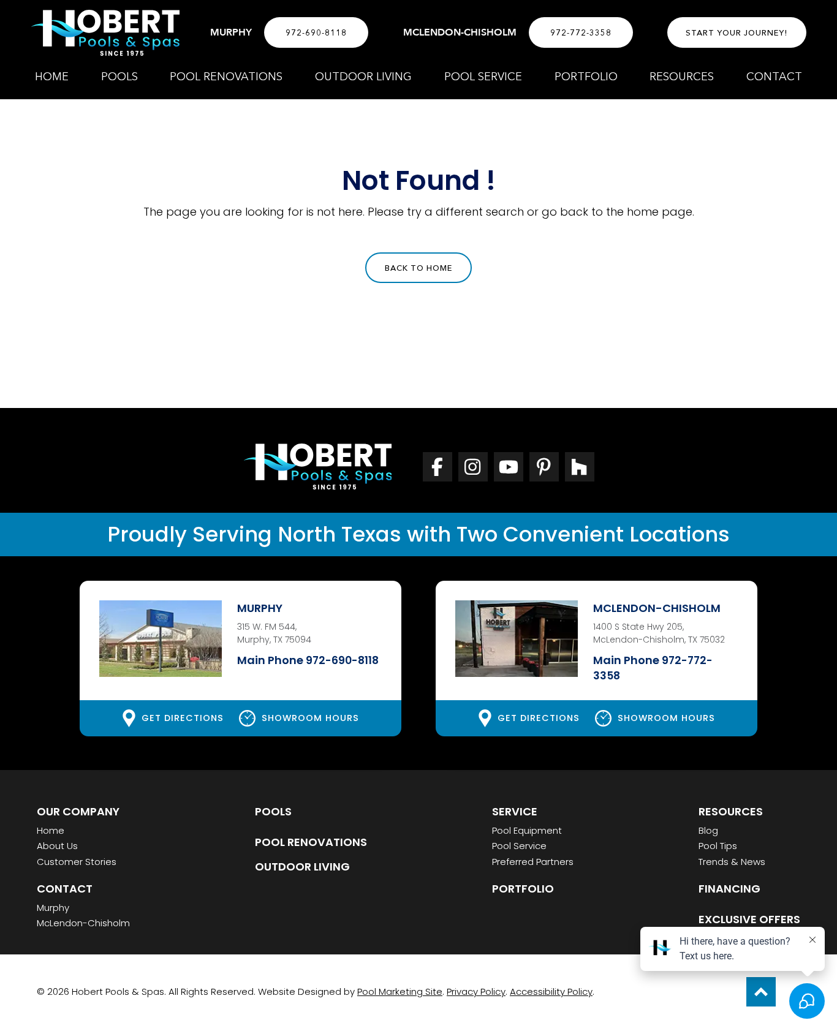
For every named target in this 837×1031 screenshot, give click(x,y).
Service (514, 811)
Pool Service (519, 845)
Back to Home (418, 268)
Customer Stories (76, 861)
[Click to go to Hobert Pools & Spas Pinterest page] (544, 467)
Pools (273, 811)
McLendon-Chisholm (83, 922)
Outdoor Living (302, 866)
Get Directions (183, 718)
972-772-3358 (581, 32)
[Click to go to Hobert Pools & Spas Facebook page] (437, 467)
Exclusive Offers (749, 919)
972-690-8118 (316, 32)
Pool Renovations (311, 842)
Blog (708, 830)
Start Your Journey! (737, 32)
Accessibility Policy (551, 991)
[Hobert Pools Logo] (105, 33)
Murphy (53, 907)
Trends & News (732, 861)
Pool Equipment (527, 830)
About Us (57, 845)
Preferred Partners (533, 861)
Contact (65, 888)
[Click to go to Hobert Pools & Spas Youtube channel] (508, 467)
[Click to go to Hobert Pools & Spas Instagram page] (473, 467)
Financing (729, 888)
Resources (731, 811)
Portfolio (523, 888)
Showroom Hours (310, 718)
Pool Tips (718, 845)
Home (50, 830)
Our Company (78, 811)
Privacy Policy (476, 991)
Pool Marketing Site (399, 991)
